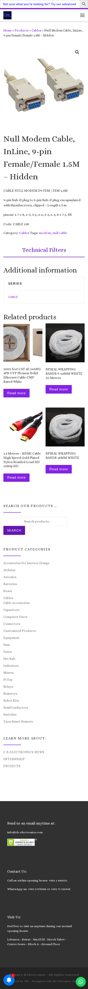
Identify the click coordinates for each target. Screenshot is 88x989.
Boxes (7, 591)
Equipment (11, 638)
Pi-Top (8, 679)
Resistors (10, 693)
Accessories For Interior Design (26, 563)
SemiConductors (15, 707)
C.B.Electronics (33, 974)
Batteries (10, 584)
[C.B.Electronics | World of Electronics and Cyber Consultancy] (7, 15)
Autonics (9, 577)
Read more (16, 393)
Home (7, 30)
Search (14, 530)
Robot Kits (11, 700)
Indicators (11, 665)
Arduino (9, 570)
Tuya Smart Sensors (18, 721)
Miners (8, 672)
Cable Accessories (16, 603)
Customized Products (19, 631)
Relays (8, 686)
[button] (77, 52)
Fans (6, 645)
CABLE (13, 297)
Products (22, 30)
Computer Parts (15, 617)
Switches (9, 714)
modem (45, 233)
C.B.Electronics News (23, 752)
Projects (12, 766)
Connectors (11, 624)
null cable (60, 233)
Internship (14, 759)
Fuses (7, 651)
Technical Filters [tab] (44, 249)
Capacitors (11, 610)
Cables (36, 30)
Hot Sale (9, 658)
